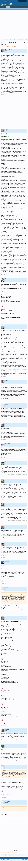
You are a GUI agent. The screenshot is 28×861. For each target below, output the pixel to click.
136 (12, 46)
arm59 (6, 525)
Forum (8, 7)
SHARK (6, 404)
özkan (6, 480)
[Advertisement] (14, 24)
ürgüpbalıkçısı (8, 461)
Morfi (6, 278)
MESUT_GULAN (8, 49)
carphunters (7, 801)
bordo (6, 744)
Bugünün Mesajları (4, 8)
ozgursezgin (7, 561)
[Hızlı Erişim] (26, 39)
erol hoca (7, 729)
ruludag (6, 380)
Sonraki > (14, 46)
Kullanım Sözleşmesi (24, 859)
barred (6, 587)
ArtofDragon (7, 617)
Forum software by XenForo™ (5, 859)
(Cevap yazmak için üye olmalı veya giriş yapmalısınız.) (18, 850)
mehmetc (7, 129)
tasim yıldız (7, 423)
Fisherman (7, 443)
